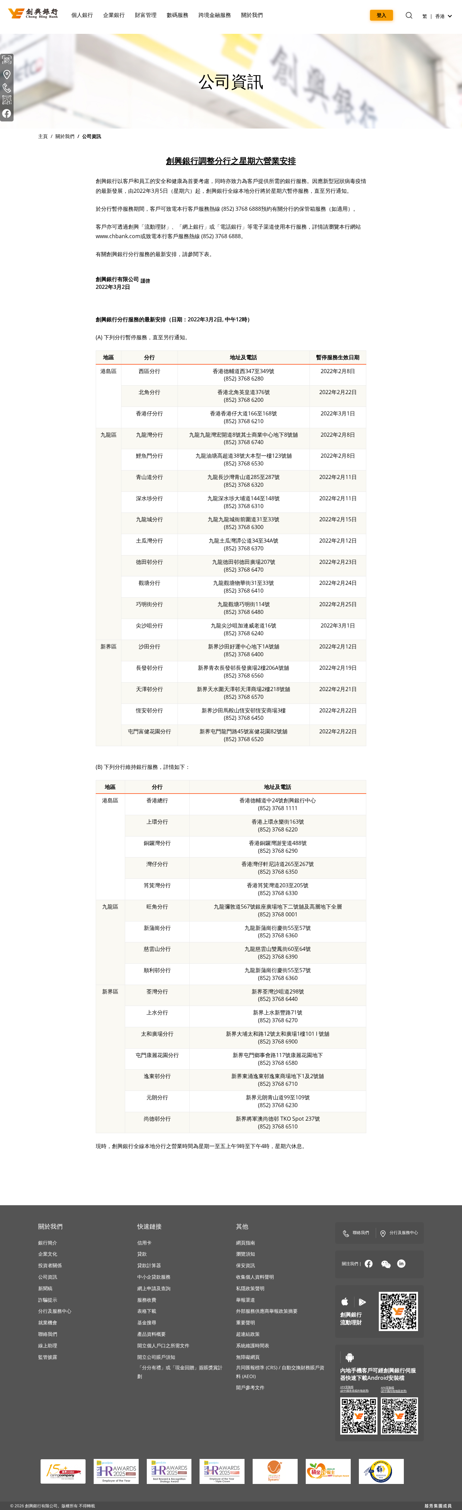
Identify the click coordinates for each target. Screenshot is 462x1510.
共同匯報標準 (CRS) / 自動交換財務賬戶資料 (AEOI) (280, 1371)
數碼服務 (177, 15)
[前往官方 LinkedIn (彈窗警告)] (401, 1263)
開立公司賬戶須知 (156, 1357)
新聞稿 (45, 1288)
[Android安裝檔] (349, 1357)
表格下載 (146, 1311)
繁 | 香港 (434, 16)
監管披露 (47, 1357)
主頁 (43, 136)
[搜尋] (409, 16)
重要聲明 (245, 1322)
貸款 (142, 1254)
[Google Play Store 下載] (362, 1302)
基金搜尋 (146, 1323)
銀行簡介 (47, 1242)
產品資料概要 (151, 1334)
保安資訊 (245, 1265)
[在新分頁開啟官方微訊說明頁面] (386, 1264)
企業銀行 (114, 15)
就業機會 (47, 1322)
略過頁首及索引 (53, 3)
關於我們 (252, 15)
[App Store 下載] (344, 1302)
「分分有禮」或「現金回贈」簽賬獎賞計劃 (180, 1371)
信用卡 (144, 1242)
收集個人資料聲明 (255, 1277)
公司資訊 (47, 1277)
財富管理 (146, 15)
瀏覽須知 (245, 1254)
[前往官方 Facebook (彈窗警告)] (7, 114)
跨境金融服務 (215, 15)
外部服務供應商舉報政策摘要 (267, 1311)
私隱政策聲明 (250, 1288)
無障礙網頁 (248, 1357)
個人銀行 (82, 15)
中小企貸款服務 (153, 1277)
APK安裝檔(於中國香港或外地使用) (354, 1388)
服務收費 (146, 1300)
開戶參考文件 (250, 1387)
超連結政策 (248, 1334)
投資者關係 (50, 1265)
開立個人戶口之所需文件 (163, 1345)
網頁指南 (245, 1242)
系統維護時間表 (252, 1345)
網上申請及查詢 (153, 1288)
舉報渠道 (245, 1300)
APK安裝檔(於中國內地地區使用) (394, 1389)
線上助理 (47, 1345)
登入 (381, 15)
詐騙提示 (47, 1300)
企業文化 (47, 1254)
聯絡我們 (47, 1334)
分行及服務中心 (54, 1311)
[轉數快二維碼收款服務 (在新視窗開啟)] (7, 101)
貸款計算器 (149, 1265)
